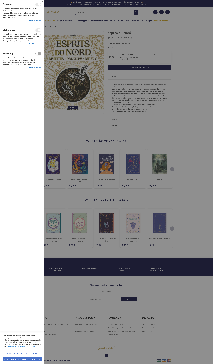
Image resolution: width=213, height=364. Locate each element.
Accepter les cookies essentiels (22, 359)
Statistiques (38, 30)
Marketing (38, 53)
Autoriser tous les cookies (22, 353)
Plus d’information (35, 21)
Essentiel (38, 4)
